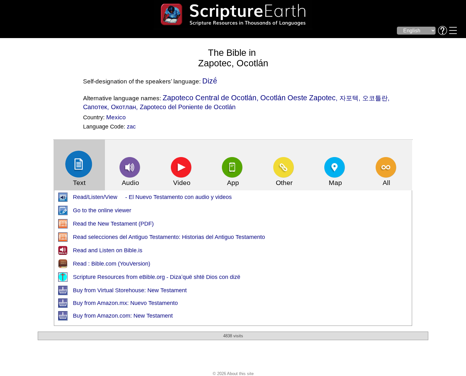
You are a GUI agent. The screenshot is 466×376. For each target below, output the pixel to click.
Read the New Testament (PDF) (113, 224)
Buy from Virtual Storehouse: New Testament (130, 290)
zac (131, 126)
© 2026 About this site (233, 373)
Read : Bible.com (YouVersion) (111, 264)
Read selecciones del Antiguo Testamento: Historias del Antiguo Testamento (169, 237)
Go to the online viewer (102, 210)
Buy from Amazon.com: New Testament (123, 316)
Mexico (116, 117)
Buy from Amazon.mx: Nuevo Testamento (125, 303)
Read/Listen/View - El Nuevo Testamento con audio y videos (152, 197)
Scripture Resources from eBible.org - (121, 277)
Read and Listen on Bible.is (107, 250)
